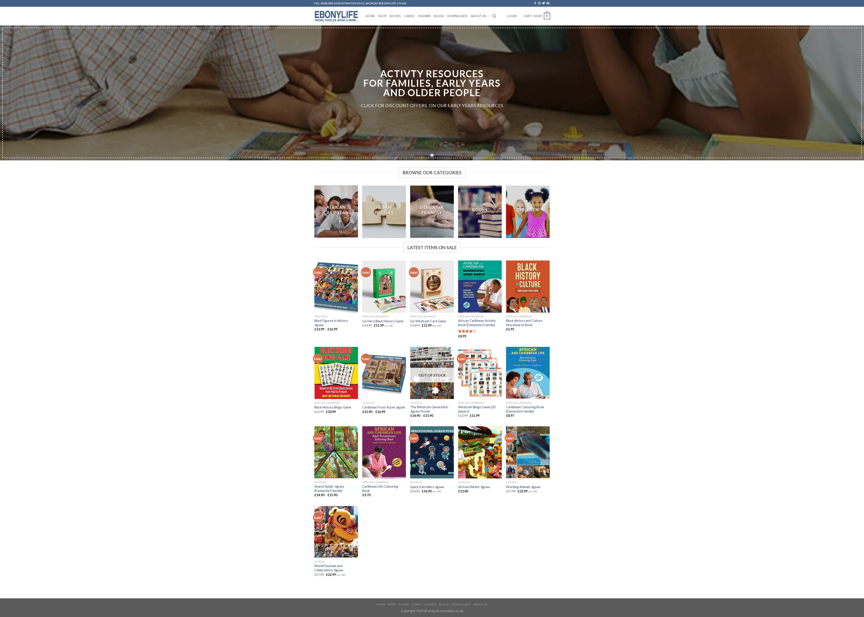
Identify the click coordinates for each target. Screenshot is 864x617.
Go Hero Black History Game (382, 321)
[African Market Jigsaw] (480, 452)
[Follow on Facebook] (535, 3)
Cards (409, 16)
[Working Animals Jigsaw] (527, 452)
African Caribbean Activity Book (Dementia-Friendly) (477, 323)
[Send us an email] (548, 3)
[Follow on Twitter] (543, 3)
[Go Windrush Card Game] (432, 286)
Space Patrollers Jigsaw (427, 487)
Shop (382, 16)
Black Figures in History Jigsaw (331, 323)
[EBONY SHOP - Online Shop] (336, 16)
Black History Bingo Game (332, 407)
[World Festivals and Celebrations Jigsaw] (336, 532)
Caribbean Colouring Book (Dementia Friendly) (525, 409)
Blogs (439, 16)
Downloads (457, 16)
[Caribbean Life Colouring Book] (384, 452)
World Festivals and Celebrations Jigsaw (328, 568)
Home (370, 16)
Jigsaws (424, 16)
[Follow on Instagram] (539, 3)
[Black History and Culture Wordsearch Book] (527, 286)
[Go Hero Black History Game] (384, 286)
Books (395, 16)
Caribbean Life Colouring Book (380, 489)
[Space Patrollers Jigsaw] (432, 452)
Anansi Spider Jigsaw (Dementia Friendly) (329, 489)
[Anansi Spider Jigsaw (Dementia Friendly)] (336, 452)
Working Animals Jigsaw (523, 487)
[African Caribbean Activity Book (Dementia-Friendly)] (480, 286)
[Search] (494, 16)
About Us (478, 16)
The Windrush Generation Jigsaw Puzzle (429, 409)
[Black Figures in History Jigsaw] (336, 286)
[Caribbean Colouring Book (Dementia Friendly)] (527, 373)
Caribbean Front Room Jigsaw (383, 407)
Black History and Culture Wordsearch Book (524, 323)
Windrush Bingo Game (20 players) (476, 409)
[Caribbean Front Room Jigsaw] (384, 373)
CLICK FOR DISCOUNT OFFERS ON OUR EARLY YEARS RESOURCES (432, 105)
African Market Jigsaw (474, 487)
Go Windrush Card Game (428, 321)
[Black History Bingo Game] (336, 373)
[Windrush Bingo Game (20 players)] (480, 373)
